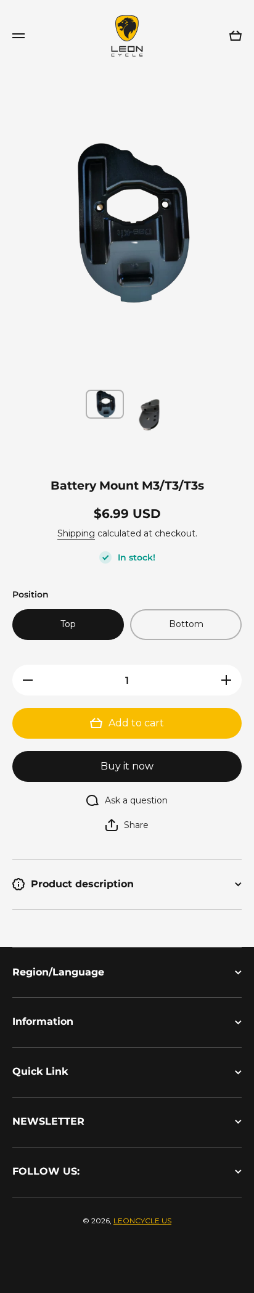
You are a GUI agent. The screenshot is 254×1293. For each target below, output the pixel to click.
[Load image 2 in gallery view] (149, 415)
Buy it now (127, 766)
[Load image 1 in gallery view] (105, 404)
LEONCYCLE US (142, 1220)
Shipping (76, 533)
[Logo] (127, 36)
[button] (127, 825)
